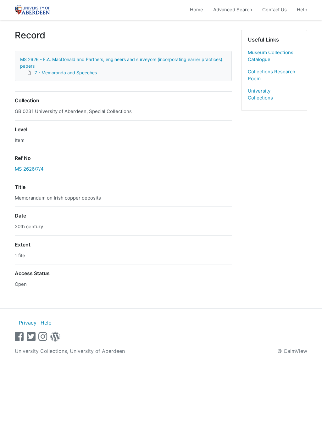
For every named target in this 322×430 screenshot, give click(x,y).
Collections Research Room (271, 75)
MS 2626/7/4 (29, 169)
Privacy (27, 323)
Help (302, 10)
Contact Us (274, 10)
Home (196, 10)
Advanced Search (232, 10)
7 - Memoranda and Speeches (66, 72)
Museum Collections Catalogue (270, 56)
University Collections (260, 94)
